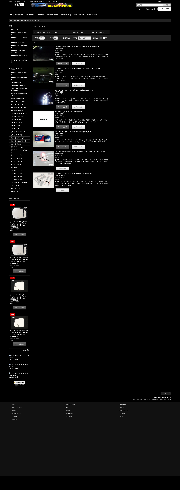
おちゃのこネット (165, 397)
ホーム (13, 404)
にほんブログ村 (13, 359)
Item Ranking (69, 416)
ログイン (140, 9)
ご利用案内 (14, 416)
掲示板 (121, 416)
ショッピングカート (17, 407)
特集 (67, 407)
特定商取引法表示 (16, 413)
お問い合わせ (15, 419)
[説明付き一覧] (105, 38)
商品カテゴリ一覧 (150, 9)
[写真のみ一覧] (101, 38)
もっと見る (25, 350)
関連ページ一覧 (124, 410)
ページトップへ (167, 393)
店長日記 (122, 407)
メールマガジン (124, 413)
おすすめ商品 (69, 413)
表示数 (37, 38)
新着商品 (68, 410)
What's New (123, 404)
